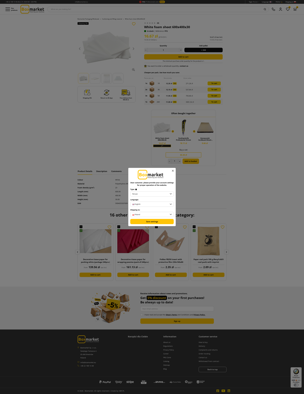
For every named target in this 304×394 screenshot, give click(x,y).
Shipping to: (135, 210)
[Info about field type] (136, 189)
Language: (134, 200)
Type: (132, 189)
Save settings (152, 221)
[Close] (173, 171)
